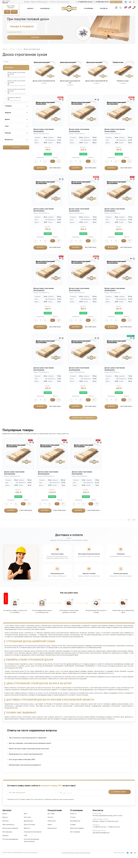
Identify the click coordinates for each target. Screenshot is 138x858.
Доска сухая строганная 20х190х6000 (79, 369)
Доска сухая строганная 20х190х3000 (43, 210)
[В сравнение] (59, 99)
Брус (25, 813)
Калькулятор (52, 828)
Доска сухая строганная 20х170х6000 (43, 369)
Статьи (72, 817)
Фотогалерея (75, 832)
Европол (27, 828)
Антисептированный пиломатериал (31, 840)
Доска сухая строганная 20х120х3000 (79, 130)
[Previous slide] (133, 520)
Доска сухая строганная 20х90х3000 (43, 130)
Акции (50, 824)
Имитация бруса (8, 824)
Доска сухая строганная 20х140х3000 (114, 130)
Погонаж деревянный (10, 839)
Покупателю (45, 8)
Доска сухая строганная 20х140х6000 (79, 289)
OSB (25, 835)
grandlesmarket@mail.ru (101, 833)
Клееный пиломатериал (32, 832)
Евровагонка (28, 821)
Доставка (51, 813)
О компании (88, 8)
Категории (9, 67)
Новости (73, 813)
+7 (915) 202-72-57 (102, 2)
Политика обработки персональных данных (76, 852)
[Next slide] (129, 520)
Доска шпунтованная (10, 828)
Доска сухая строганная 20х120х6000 (43, 289)
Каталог (30, 8)
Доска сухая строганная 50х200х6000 (48, 473)
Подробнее (35, 37)
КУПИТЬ (41, 168)
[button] (129, 9)
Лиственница (7, 832)
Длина (7, 119)
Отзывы (72, 824)
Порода (8, 133)
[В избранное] (63, 100)
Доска (5, 813)
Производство (75, 821)
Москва (5, 2)
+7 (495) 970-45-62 (85, 2)
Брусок (5, 817)
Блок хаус (27, 817)
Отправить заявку (119, 792)
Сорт (7, 126)
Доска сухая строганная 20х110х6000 (114, 210)
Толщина (8, 106)
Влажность (9, 139)
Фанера (5, 835)
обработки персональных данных (63, 799)
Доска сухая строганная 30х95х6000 (114, 369)
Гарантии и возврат (77, 828)
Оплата (50, 817)
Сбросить (16, 147)
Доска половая (29, 824)
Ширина (8, 112)
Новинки (6, 598)
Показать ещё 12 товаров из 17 (83, 417)
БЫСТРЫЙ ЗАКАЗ (55, 168)
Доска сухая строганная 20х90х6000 (79, 210)
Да (7, 11)
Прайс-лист (52, 821)
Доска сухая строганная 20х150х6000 (114, 289)
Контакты (103, 8)
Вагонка (5, 821)
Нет (14, 11)
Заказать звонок (115, 2)
